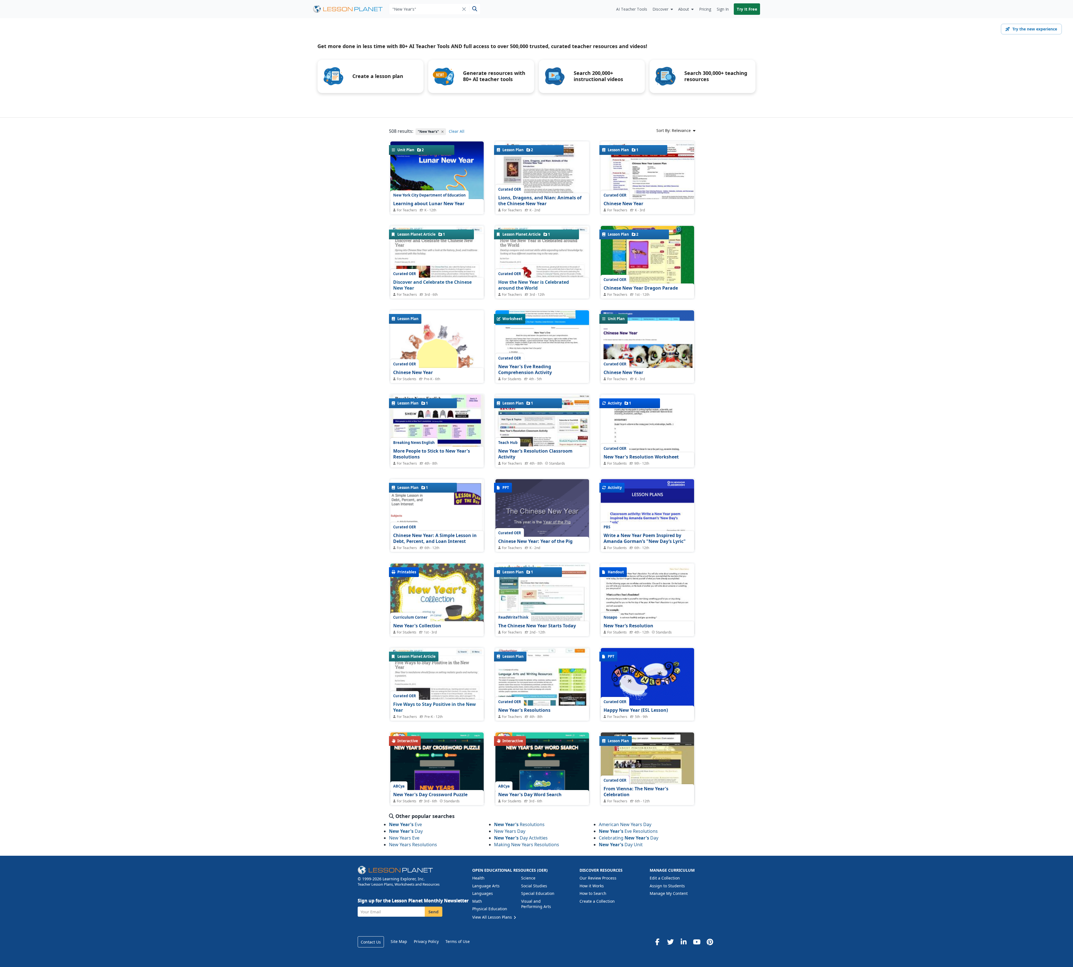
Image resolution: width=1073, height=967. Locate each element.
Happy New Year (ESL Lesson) (636, 710)
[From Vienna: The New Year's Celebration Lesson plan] (647, 767)
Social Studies (534, 885)
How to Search (593, 893)
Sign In (723, 9)
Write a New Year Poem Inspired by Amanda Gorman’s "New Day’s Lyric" (645, 538)
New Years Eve (404, 838)
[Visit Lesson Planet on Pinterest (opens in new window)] (709, 941)
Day (406, 831)
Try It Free (747, 9)
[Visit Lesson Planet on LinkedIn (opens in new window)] (683, 941)
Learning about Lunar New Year (428, 203)
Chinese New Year (623, 203)
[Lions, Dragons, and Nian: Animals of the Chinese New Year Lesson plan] (542, 176)
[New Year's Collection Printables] (437, 599)
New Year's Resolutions (524, 710)
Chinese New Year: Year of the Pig (535, 541)
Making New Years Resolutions (526, 844)
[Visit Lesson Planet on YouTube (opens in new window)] (696, 941)
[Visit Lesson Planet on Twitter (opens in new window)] (670, 941)
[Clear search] (464, 9)
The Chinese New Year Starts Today (537, 626)
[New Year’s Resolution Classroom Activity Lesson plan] (542, 429)
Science (528, 878)
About (683, 9)
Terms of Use (457, 941)
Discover (660, 9)
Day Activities (521, 838)
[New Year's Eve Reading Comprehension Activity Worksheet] (542, 345)
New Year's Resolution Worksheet (641, 457)
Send (433, 911)
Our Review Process (598, 878)
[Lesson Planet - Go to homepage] (351, 9)
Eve (405, 824)
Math (477, 901)
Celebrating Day (628, 838)
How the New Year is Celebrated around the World (533, 285)
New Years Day (509, 831)
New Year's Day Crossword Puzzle (430, 794)
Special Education (537, 893)
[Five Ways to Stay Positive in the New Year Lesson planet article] (437, 695)
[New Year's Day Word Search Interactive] (542, 782)
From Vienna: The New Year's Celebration (636, 792)
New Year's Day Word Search (530, 794)
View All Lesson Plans (492, 917)
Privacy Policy (426, 941)
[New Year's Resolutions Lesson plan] (542, 683)
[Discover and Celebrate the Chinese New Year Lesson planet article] (437, 272)
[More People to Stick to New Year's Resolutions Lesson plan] (437, 429)
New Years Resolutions (413, 844)
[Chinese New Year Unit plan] (647, 358)
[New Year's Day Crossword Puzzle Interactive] (437, 788)
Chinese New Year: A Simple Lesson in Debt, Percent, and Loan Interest (435, 538)
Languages (482, 893)
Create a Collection (597, 901)
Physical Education (489, 908)
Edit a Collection (665, 878)
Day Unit (621, 844)
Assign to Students (667, 885)
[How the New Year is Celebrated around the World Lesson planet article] (542, 272)
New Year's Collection (417, 626)
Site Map (399, 941)
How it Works (592, 885)
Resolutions (519, 824)
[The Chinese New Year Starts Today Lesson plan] (542, 598)
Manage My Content (669, 893)
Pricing (705, 9)
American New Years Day (625, 824)
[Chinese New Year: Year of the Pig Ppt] (542, 514)
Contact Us (371, 942)
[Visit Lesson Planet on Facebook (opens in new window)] (657, 941)
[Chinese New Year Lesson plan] (647, 176)
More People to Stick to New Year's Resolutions (431, 454)
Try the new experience (1034, 29)
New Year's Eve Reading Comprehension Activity (525, 369)
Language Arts (486, 885)
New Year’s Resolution (628, 626)
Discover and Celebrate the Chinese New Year (432, 285)
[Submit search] (475, 9)
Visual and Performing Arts (536, 904)
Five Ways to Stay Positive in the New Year (434, 707)
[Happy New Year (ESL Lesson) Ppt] (647, 683)
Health (478, 878)
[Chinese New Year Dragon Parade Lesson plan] (647, 260)
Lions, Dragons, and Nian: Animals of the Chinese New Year (539, 201)
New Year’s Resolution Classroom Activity (535, 454)
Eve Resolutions (628, 831)
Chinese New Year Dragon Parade (641, 288)
